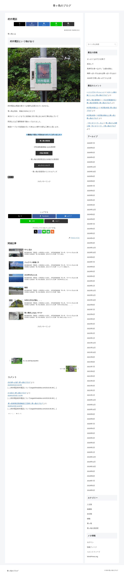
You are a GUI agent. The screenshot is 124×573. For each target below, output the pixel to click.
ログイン (90, 542)
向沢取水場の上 (92, 108)
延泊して (90, 64)
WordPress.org (92, 556)
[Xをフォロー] (35, 231)
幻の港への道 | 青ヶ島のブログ (19, 382)
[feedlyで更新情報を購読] (48, 231)
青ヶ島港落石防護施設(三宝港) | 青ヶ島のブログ (25, 403)
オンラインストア (44, 165)
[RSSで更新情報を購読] (52, 231)
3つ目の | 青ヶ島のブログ (17, 393)
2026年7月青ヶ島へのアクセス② (99, 78)
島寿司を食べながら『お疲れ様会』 (100, 69)
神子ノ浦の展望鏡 (93, 100)
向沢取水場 (91, 115)
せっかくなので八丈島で (96, 59)
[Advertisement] (44, 195)
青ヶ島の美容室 (45, 141)
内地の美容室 (44, 153)
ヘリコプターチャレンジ (96, 92)
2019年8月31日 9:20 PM (15, 385)
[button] (68, 24)
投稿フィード (92, 547)
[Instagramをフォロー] (40, 231)
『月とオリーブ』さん (95, 123)
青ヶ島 (11, 177)
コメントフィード (93, 552)
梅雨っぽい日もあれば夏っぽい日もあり (101, 73)
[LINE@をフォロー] (44, 231)
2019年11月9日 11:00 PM (15, 406)
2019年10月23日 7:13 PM (15, 395)
